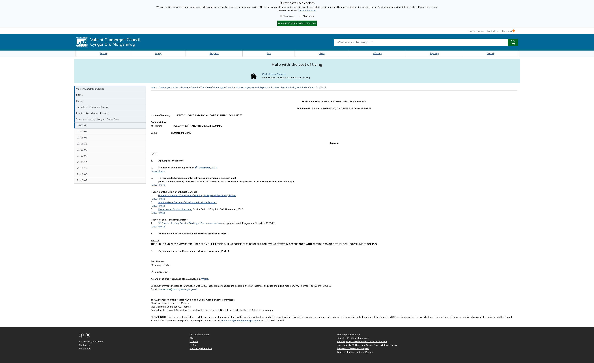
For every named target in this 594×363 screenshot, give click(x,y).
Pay (269, 53)
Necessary (288, 16)
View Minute (158, 171)
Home (79, 94)
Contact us (84, 345)
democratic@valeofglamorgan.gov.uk (178, 289)
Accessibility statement (91, 341)
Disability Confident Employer (352, 338)
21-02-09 (82, 131)
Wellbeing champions (201, 348)
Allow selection (307, 23)
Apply (158, 53)
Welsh (205, 278)
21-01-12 (82, 125)
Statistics (308, 16)
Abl (191, 338)
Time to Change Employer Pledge (355, 352)
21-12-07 (82, 180)
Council (490, 53)
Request (214, 53)
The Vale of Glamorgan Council (92, 107)
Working (377, 53)
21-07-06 (82, 155)
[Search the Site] (513, 42)
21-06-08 (82, 149)
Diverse (194, 341)
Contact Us (492, 31)
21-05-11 (82, 143)
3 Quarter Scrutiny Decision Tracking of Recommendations (189, 223)
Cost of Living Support (274, 74)
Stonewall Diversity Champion (353, 348)
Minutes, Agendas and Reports (92, 113)
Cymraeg (507, 31)
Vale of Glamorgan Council (90, 88)
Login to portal (475, 31)
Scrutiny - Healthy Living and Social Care (97, 119)
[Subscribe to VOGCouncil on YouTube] (88, 335)
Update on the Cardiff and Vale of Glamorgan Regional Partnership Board (197, 195)
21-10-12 (82, 168)
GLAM (193, 345)
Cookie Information (307, 10)
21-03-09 (82, 137)
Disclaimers (85, 348)
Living (322, 53)
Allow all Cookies (287, 23)
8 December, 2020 (206, 167)
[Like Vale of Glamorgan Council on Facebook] (81, 335)
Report (103, 53)
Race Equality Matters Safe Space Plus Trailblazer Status (367, 345)
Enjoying (434, 53)
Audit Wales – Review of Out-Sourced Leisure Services (187, 202)
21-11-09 (82, 174)
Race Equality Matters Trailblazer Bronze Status (362, 341)
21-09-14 (82, 162)
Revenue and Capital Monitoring (175, 209)
